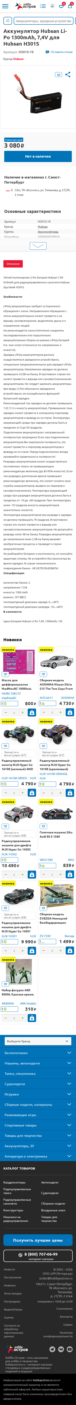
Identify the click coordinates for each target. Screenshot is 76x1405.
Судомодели (15, 1084)
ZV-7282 (45, 935)
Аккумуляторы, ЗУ (19, 1146)
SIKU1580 (46, 859)
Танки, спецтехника (20, 1073)
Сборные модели (53, 1203)
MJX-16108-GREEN (14, 778)
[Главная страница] (7, 21)
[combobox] (38, 1041)
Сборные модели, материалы (28, 1104)
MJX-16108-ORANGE (54, 773)
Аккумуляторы (48, 231)
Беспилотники (16, 1053)
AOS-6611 (46, 697)
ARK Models (28, 1003)
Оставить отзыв (62, 52)
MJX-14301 (9, 936)
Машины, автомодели (22, 1063)
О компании (64, 1308)
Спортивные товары (21, 1125)
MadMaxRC (9, 697)
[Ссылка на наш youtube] (70, 1349)
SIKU (71, 859)
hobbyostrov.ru (42, 1380)
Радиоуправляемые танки (17, 1191)
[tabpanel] (38, 93)
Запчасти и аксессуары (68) (15, 833)
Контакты (66, 1316)
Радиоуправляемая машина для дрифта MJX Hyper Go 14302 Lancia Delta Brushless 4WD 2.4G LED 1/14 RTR (18, 849)
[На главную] (25, 6)
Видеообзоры (13, 1309)
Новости (9, 1269)
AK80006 (8, 1003)
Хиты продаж (13, 1293)
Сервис (68, 1324)
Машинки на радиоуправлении (15, 1218)
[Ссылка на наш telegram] (52, 1349)
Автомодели (49, 1182)
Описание (13, 263)
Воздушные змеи (53, 1210)
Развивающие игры (20, 1115)
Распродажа (12, 1301)
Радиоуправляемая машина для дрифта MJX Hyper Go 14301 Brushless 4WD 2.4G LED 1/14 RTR (18, 931)
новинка (8, 649)
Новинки (12, 639)
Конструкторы (13, 1210)
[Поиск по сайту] (53, 6)
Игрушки (12, 1094)
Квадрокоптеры (14, 1182)
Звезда (69, 935)
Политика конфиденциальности (58, 1334)
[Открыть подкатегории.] (66, 1053)
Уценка (9, 1317)
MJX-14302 (9, 854)
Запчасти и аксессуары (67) (15, 753)
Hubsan (43, 226)
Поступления (12, 1277)
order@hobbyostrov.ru (56, 1278)
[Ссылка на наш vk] (61, 1349)
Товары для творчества (23, 1135)
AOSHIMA (67, 697)
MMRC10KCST (11, 693)
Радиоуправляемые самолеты (17, 1201)
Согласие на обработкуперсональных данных (13, 1331)
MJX (33, 778)
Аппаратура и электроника (26, 1156)
